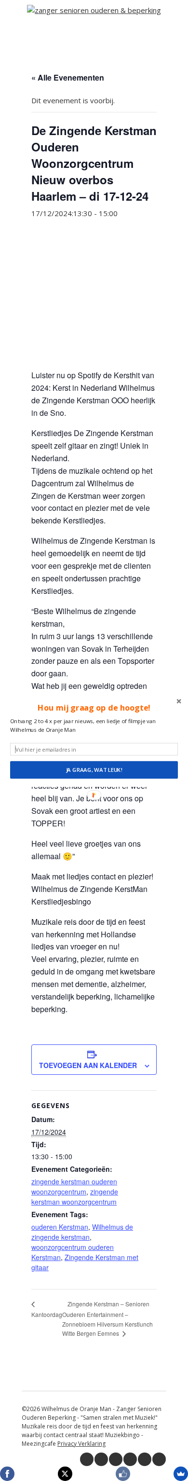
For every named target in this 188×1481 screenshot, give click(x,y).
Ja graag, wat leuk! (94, 770)
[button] (94, 707)
